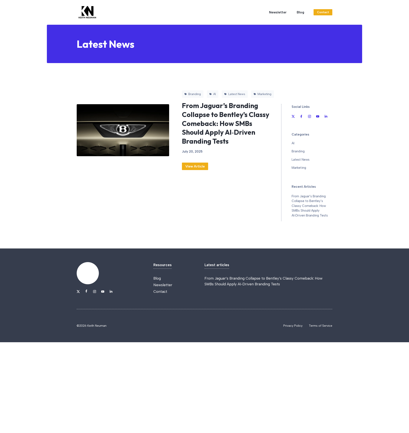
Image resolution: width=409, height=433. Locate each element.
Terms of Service (320, 326)
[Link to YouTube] (317, 116)
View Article (195, 166)
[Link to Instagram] (309, 116)
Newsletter (278, 12)
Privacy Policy (292, 326)
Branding (298, 151)
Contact (323, 12)
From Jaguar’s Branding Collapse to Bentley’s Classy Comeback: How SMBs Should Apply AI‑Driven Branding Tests (225, 123)
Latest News (301, 160)
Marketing (299, 168)
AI (293, 143)
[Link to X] (293, 116)
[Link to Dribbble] (301, 116)
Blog (300, 12)
